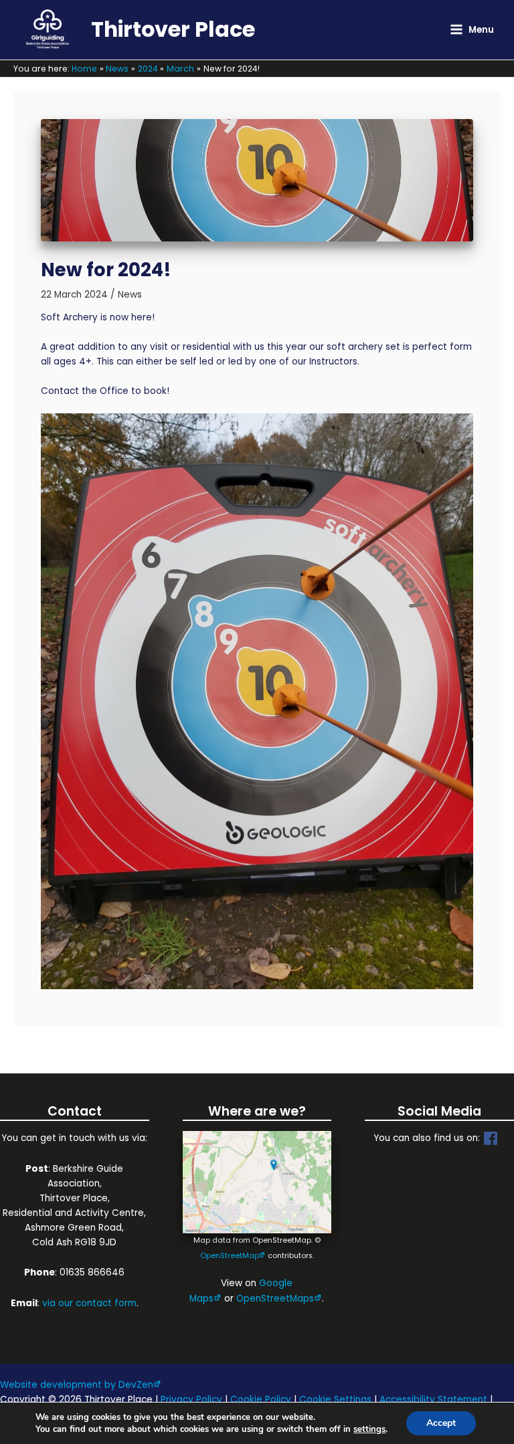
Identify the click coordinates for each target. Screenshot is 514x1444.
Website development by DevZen (76, 1384)
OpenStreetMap (229, 1256)
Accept (441, 1423)
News (130, 294)
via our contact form (89, 1303)
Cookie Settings (335, 1399)
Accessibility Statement (433, 1399)
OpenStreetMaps (275, 1298)
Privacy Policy (191, 1399)
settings (369, 1429)
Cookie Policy (260, 1399)
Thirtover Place (173, 29)
